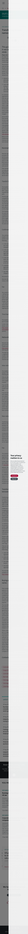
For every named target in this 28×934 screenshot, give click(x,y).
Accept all (14, 475)
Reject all (14, 479)
